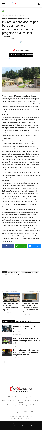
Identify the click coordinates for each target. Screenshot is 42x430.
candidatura (6, 275)
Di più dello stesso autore (24, 321)
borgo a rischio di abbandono (30, 272)
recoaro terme (25, 275)
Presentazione (7, 424)
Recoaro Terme (19, 15)
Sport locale (6, 343)
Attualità (5, 18)
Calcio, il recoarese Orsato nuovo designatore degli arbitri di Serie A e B (26, 340)
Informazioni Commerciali (21, 426)
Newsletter (16, 424)
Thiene (5, 300)
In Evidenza (11, 18)
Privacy (33, 426)
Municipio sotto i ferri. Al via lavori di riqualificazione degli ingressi (11, 306)
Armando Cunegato (13, 272)
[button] (39, 4)
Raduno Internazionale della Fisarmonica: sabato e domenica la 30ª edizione (26, 329)
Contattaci (10, 426)
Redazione (7, 36)
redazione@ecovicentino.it (24, 416)
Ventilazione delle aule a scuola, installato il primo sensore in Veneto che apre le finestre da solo (30, 307)
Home (4, 15)
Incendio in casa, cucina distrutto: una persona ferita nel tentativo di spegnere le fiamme (26, 352)
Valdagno (10, 15)
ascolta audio (11, 55)
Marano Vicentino (26, 300)
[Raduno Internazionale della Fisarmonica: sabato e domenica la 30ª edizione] (7, 328)
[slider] (29, 54)
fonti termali (15, 275)
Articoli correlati (8, 321)
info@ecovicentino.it (24, 418)
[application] (21, 55)
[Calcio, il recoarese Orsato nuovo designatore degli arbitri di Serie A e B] (7, 340)
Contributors (33, 424)
